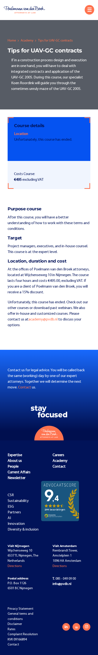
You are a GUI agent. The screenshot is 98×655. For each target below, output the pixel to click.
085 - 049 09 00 (64, 579)
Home (12, 40)
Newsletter (16, 478)
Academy (27, 40)
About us (15, 461)
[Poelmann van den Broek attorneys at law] (26, 9)
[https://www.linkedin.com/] (66, 627)
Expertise (15, 455)
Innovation (16, 524)
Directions (15, 566)
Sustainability (18, 501)
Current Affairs (19, 472)
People (13, 467)
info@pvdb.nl (62, 584)
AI (9, 518)
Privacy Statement (20, 609)
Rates (11, 629)
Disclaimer (15, 624)
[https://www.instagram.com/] (86, 627)
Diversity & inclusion (23, 529)
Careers (58, 455)
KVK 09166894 (17, 639)
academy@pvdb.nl (43, 319)
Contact (25, 387)
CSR (11, 495)
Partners (14, 512)
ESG (11, 507)
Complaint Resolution (23, 634)
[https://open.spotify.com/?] (76, 627)
